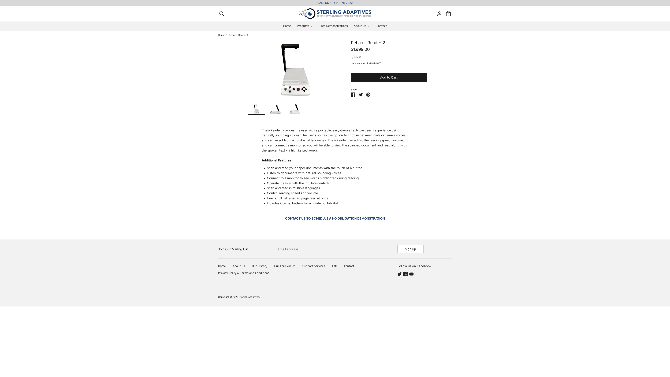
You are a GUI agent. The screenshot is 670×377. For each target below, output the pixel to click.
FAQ (334, 266)
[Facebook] (405, 274)
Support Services (313, 266)
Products (303, 26)
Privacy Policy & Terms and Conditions (243, 273)
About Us (360, 26)
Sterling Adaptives (249, 296)
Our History (259, 266)
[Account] (439, 12)
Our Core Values (284, 266)
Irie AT (358, 57)
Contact (382, 26)
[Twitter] (399, 274)
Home (287, 26)
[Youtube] (411, 274)
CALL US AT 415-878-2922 (335, 3)
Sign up (410, 249)
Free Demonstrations (333, 26)
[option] (294, 72)
